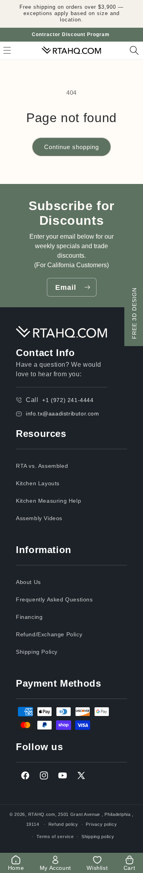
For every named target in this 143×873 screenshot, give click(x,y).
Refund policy (63, 824)
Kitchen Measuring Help (48, 501)
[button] (134, 50)
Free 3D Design (134, 313)
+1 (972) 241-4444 (67, 400)
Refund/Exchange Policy (49, 634)
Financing (29, 617)
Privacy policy (101, 824)
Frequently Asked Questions (54, 599)
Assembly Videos (39, 518)
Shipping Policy (37, 652)
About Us (28, 582)
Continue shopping (71, 147)
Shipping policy (97, 836)
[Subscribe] (87, 287)
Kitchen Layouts (38, 483)
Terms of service (55, 836)
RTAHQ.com (41, 814)
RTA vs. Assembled (42, 466)
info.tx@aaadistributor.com (62, 413)
